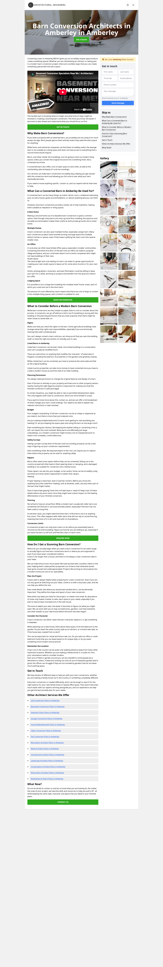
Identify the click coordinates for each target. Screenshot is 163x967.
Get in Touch (107, 140)
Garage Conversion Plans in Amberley (46, 718)
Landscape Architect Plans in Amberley (47, 760)
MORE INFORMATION (62, 300)
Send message (118, 103)
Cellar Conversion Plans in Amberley (46, 730)
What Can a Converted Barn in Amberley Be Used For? (114, 121)
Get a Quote (81, 39)
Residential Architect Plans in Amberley (47, 778)
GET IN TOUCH (63, 127)
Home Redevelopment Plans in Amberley (48, 724)
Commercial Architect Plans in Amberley (47, 754)
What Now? (106, 147)
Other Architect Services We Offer (116, 144)
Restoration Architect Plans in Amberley (47, 772)
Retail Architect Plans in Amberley (45, 748)
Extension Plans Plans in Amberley (45, 712)
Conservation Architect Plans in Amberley (48, 766)
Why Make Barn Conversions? (114, 117)
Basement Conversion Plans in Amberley (48, 706)
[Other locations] (127, 5)
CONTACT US (62, 802)
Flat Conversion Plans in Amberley (45, 736)
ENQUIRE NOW (62, 538)
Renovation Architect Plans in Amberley (47, 742)
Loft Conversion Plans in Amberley (45, 700)
